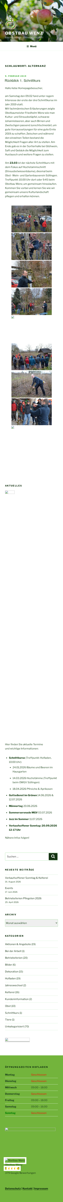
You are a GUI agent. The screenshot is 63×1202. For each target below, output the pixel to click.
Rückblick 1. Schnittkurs (22, 80)
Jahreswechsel (14, 985)
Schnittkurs (12, 1012)
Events (9, 888)
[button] (31, 1167)
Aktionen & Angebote (18, 944)
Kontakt (27, 1188)
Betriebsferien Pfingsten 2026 (23, 898)
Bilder (8, 964)
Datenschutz (13, 1188)
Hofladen (10, 978)
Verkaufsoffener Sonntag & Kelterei (26, 877)
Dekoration (11, 971)
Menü (33, 46)
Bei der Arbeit (13, 951)
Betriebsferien (14, 957)
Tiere (8, 1019)
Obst (8, 1006)
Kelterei (10, 992)
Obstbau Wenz (24, 33)
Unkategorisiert (14, 1026)
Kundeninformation (17, 999)
